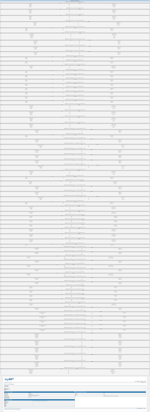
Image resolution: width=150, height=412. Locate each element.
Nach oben (10, 408)
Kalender (142, 381)
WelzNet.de (7, 408)
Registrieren (10, 382)
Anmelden (8, 382)
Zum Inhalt (12, 408)
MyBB (14, 409)
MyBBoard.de (10, 409)
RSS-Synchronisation (19, 408)
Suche (136, 381)
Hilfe (145, 381)
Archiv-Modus (15, 408)
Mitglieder (139, 381)
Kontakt (5, 408)
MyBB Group (19, 409)
